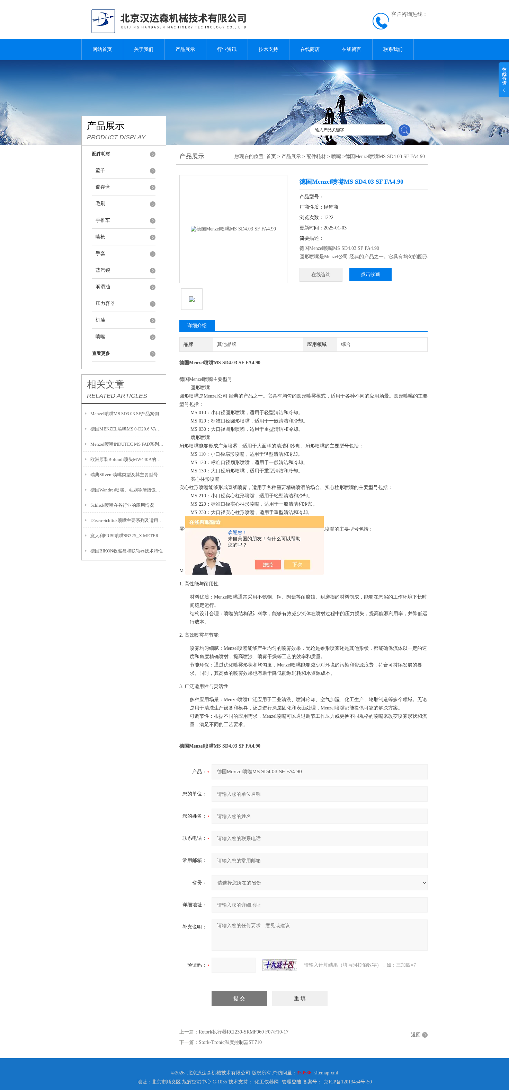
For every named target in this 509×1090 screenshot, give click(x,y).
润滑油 (103, 286)
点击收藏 (370, 274)
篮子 (100, 170)
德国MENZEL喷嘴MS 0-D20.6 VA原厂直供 (127, 428)
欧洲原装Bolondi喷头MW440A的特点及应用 (127, 459)
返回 (416, 1034)
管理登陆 (291, 1081)
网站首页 (102, 49)
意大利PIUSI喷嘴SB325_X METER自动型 (127, 535)
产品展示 (185, 49)
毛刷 (100, 203)
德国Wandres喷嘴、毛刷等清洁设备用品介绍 (127, 489)
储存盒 (103, 187)
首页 (271, 156)
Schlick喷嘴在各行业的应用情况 (122, 505)
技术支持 (268, 49)
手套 (100, 253)
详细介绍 (197, 325)
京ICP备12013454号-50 (348, 1081)
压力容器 (105, 303)
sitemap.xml (326, 1072)
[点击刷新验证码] (279, 965)
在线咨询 (321, 274)
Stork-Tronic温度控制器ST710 (230, 1042)
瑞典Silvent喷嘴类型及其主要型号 (124, 474)
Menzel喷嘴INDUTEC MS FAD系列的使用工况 (127, 444)
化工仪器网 (266, 1081)
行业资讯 (226, 49)
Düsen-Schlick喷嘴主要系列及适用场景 (127, 520)
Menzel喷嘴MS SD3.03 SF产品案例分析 (127, 413)
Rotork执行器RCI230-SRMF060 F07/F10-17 (243, 1032)
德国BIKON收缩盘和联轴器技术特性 (126, 550)
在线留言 (351, 49)
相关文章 (105, 384)
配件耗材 (316, 156)
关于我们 (143, 49)
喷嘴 (100, 336)
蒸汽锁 (103, 270)
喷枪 (100, 236)
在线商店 (310, 49)
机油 (100, 320)
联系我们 (393, 49)
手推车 (103, 220)
